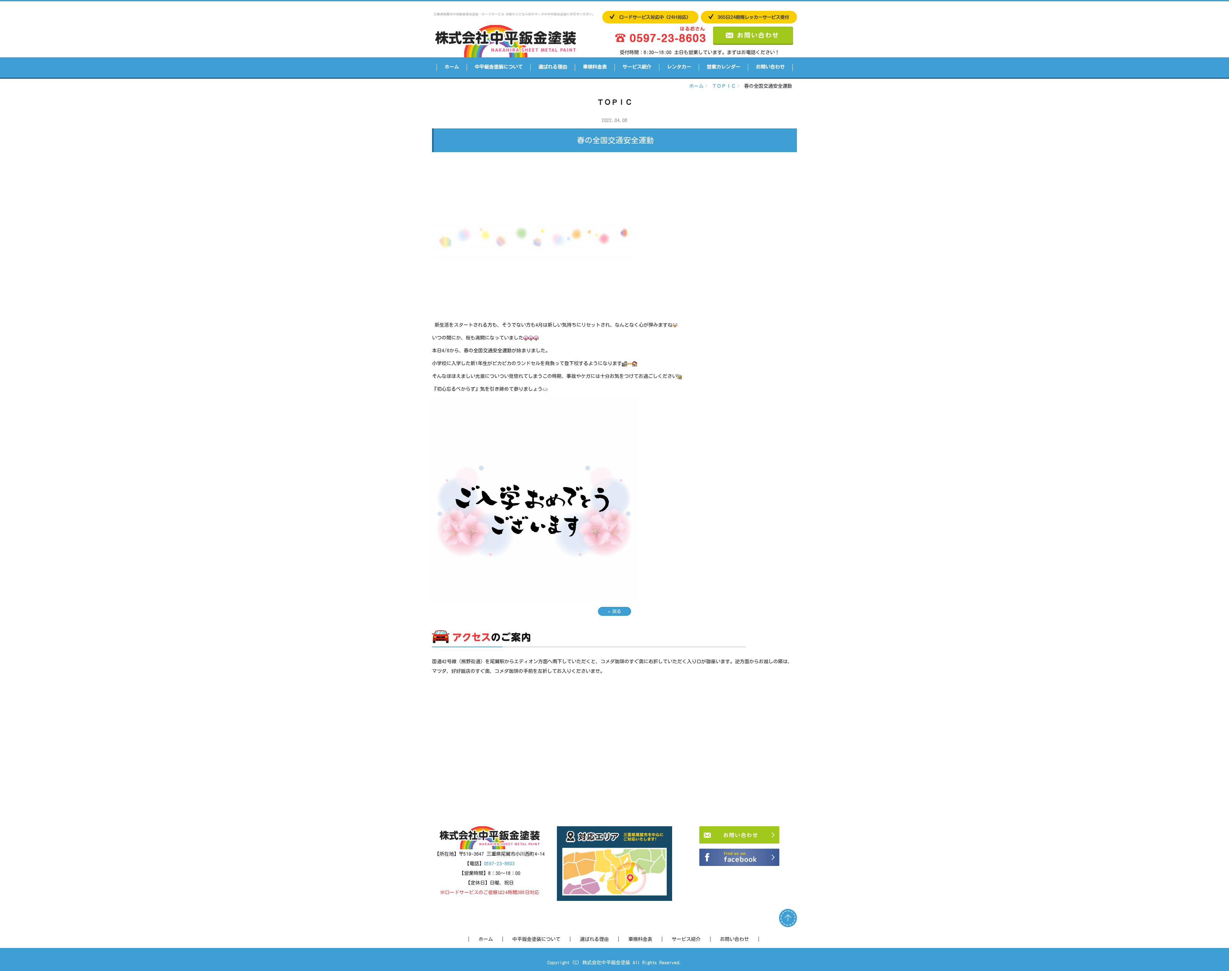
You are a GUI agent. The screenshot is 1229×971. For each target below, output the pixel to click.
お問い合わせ (770, 66)
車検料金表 (595, 66)
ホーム (452, 66)
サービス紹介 (637, 66)
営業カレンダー (723, 66)
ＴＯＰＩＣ (724, 86)
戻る (614, 611)
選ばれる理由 (552, 66)
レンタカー (679, 66)
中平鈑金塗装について (499, 66)
